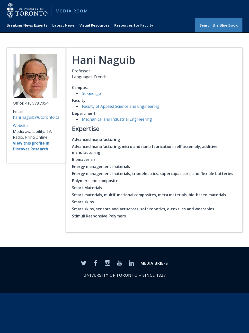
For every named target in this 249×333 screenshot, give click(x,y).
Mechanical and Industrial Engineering (117, 119)
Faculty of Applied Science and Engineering (121, 106)
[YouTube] (119, 262)
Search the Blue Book (219, 25)
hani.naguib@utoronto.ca (36, 117)
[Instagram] (107, 262)
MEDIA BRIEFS (154, 263)
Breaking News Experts (27, 25)
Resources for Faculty (133, 25)
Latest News (63, 25)
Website (20, 125)
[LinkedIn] (131, 262)
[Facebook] (95, 262)
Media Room (71, 11)
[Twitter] (84, 262)
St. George (91, 93)
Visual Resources (94, 25)
